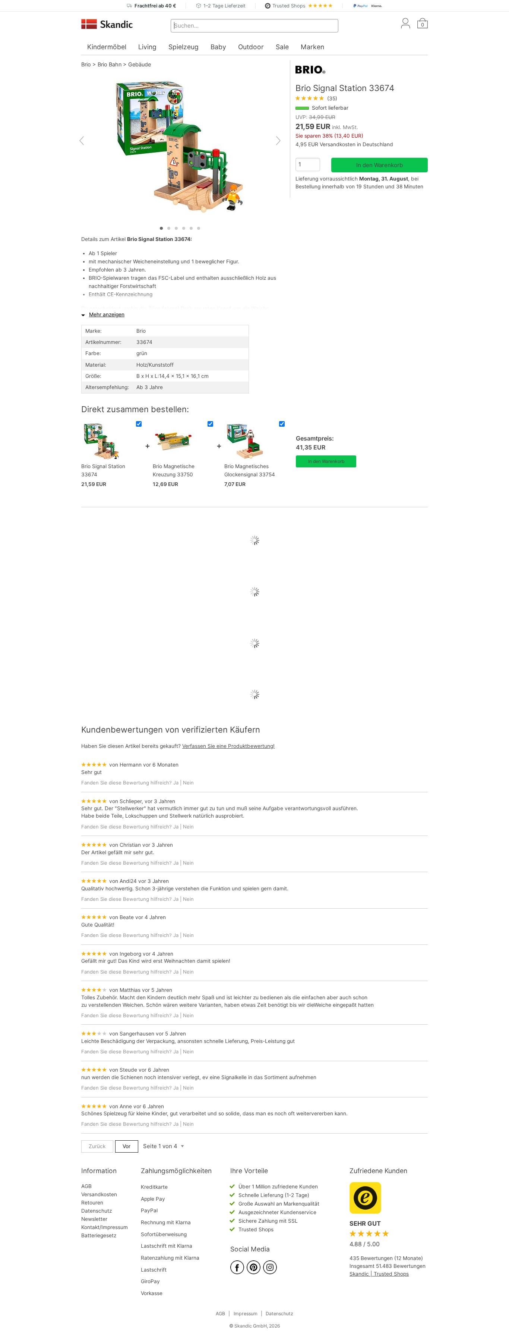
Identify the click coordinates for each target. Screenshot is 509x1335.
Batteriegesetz (98, 1235)
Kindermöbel (106, 47)
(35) (316, 98)
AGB (86, 1186)
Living (147, 47)
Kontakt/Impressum (104, 1227)
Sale (282, 47)
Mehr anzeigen (106, 314)
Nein (188, 783)
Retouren (92, 1203)
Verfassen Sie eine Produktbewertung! (228, 746)
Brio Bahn (109, 64)
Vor (126, 1146)
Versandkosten (99, 1194)
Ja (175, 783)
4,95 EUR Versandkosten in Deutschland (344, 144)
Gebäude (139, 64)
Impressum (245, 1313)
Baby (218, 47)
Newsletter (94, 1219)
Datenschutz (96, 1211)
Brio (86, 64)
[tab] (161, 228)
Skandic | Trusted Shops (379, 1274)
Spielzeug (183, 47)
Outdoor (251, 47)
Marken (312, 47)
